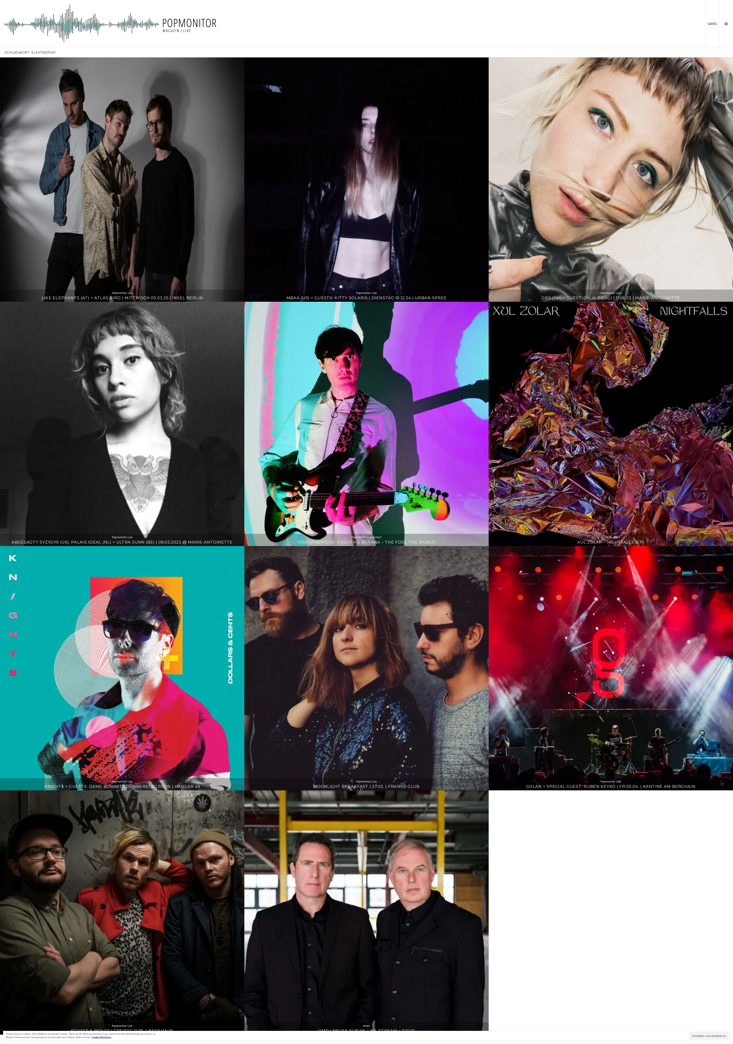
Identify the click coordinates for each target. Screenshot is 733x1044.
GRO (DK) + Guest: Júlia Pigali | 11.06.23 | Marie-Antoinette (611, 297)
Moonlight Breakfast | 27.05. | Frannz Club (366, 786)
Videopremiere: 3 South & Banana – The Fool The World (366, 542)
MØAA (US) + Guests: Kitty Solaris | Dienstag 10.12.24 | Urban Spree (366, 297)
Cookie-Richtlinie (101, 1037)
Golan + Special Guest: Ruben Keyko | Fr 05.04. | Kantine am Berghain (610, 786)
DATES (713, 24)
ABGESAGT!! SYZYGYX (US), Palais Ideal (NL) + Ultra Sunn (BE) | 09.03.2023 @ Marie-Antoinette (122, 542)
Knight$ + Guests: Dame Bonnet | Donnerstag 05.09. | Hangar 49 (122, 786)
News (366, 1026)
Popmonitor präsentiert (366, 537)
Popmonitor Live (122, 293)
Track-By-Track (610, 537)
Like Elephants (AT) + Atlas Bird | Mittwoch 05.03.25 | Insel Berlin (122, 297)
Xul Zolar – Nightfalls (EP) (610, 542)
